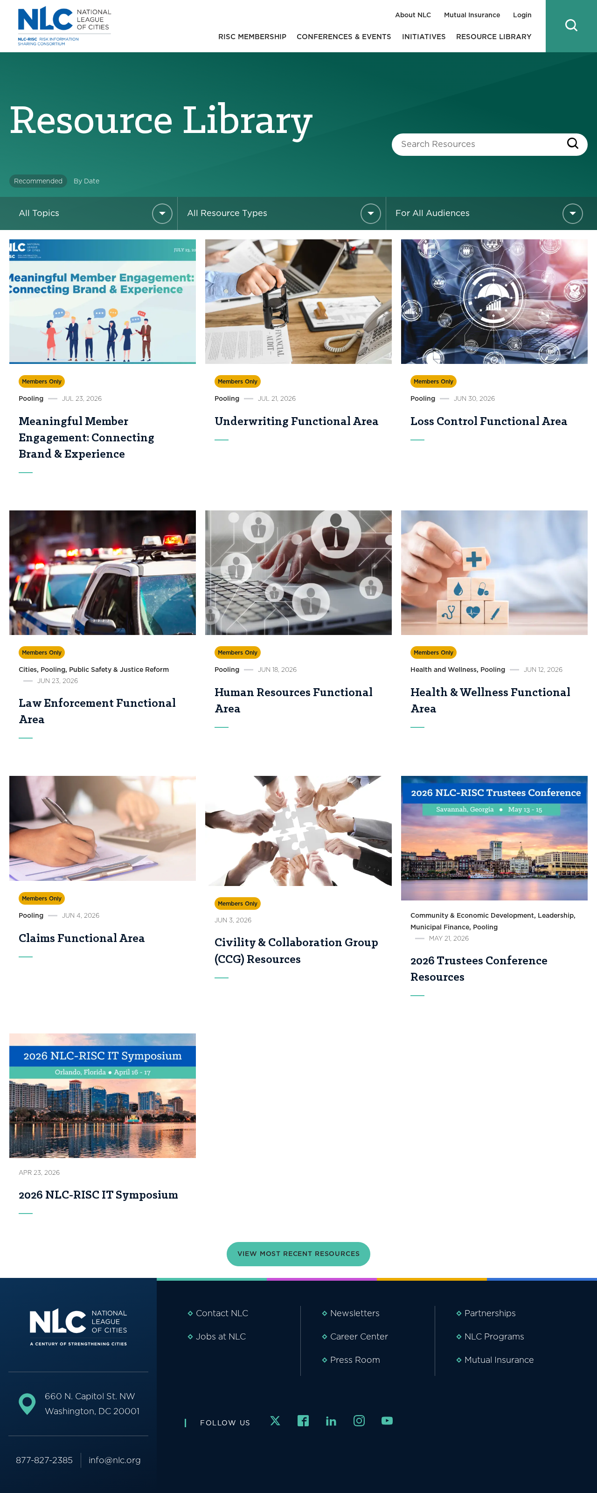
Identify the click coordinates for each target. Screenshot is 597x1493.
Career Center (359, 1336)
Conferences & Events (344, 37)
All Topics (39, 213)
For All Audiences (433, 213)
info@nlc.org (115, 1460)
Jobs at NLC (221, 1336)
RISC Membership (252, 37)
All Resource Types (227, 213)
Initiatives (424, 37)
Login (522, 15)
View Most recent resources (298, 1253)
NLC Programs (494, 1336)
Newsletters (355, 1313)
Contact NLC (222, 1313)
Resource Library (494, 37)
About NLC (413, 15)
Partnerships (490, 1313)
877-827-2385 (44, 1460)
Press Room (355, 1360)
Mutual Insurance (472, 15)
